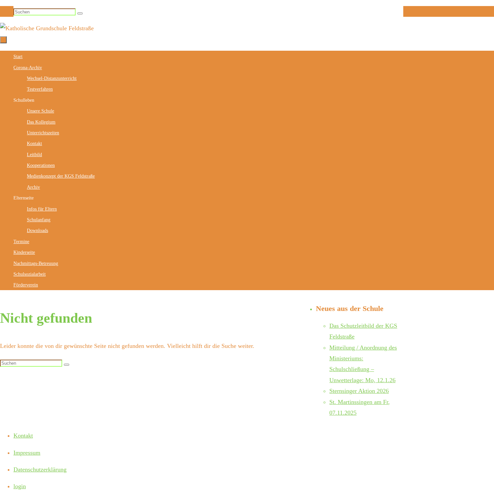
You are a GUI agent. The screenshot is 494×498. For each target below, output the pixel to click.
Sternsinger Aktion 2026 (359, 391)
